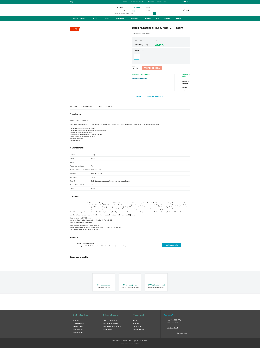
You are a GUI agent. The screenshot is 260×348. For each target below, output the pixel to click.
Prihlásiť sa (186, 2)
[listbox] (161, 57)
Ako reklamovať (78, 332)
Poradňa (76, 320)
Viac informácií (86, 106)
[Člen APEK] (76, 306)
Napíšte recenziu (171, 245)
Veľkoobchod (137, 326)
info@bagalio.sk (172, 328)
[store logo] (82, 9)
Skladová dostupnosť (110, 320)
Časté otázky (107, 329)
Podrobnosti (74, 106)
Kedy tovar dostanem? (140, 79)
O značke (98, 106)
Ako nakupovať (78, 329)
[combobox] (133, 13)
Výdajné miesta (78, 326)
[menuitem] (77, 18)
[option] (137, 56)
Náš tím (136, 323)
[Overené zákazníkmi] (106, 306)
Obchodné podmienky (110, 323)
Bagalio (124, 341)
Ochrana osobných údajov (112, 326)
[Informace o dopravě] (187, 77)
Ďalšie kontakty (182, 333)
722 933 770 (137, 9)
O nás (135, 320)
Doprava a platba (78, 323)
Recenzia (108, 106)
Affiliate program (138, 329)
